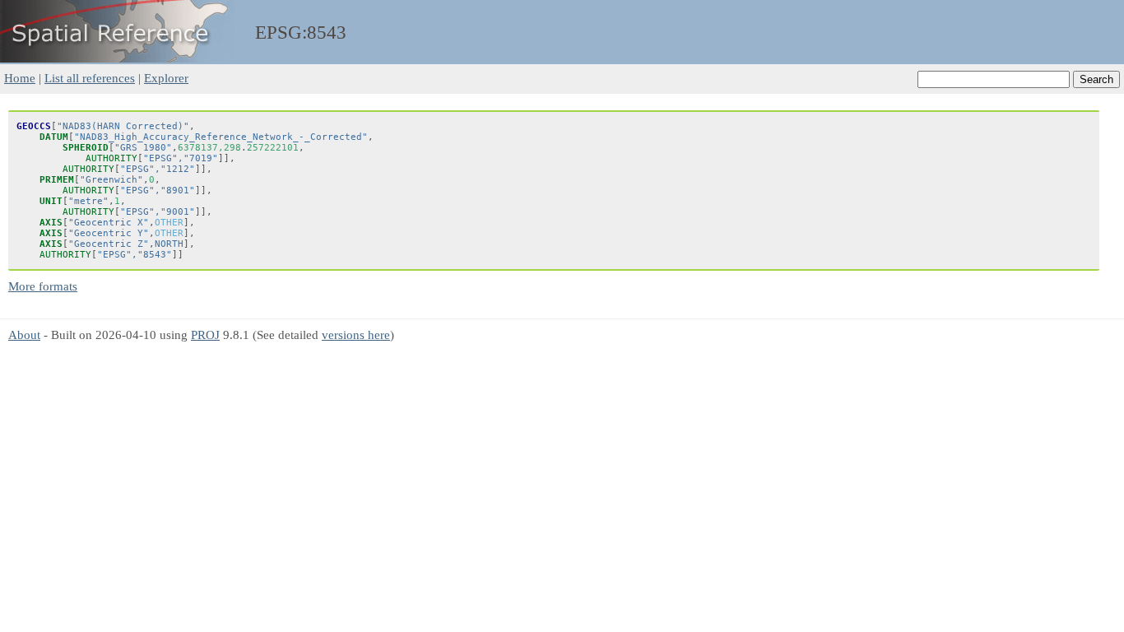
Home (19, 78)
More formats (42, 286)
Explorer (166, 78)
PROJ (205, 335)
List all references (89, 78)
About (24, 335)
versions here (356, 335)
